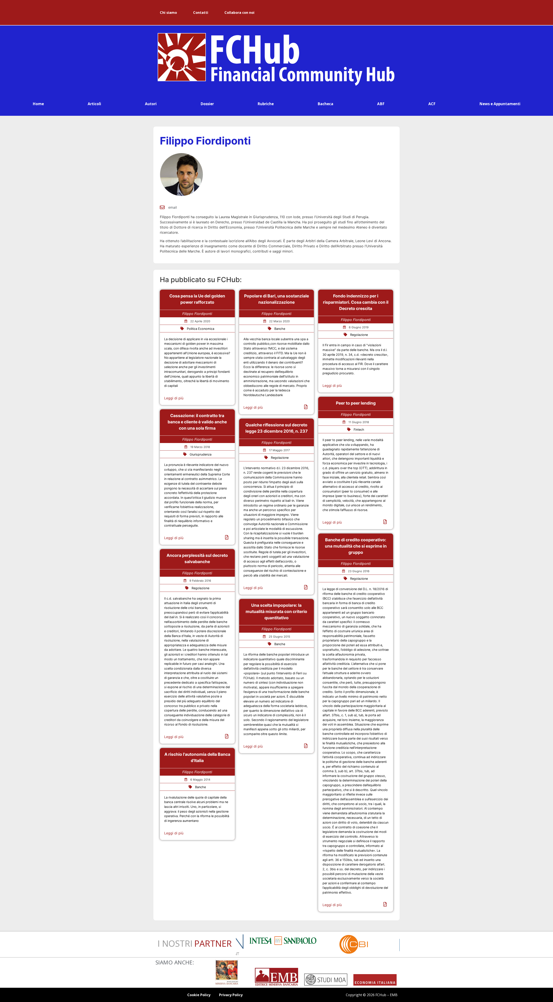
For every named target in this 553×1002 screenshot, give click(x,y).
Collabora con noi (239, 12)
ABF (381, 103)
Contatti (200, 12)
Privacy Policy (231, 994)
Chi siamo (168, 12)
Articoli (94, 103)
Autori (151, 103)
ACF (431, 103)
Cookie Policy (198, 994)
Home (38, 103)
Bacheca (325, 103)
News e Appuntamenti (499, 103)
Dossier (207, 103)
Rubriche (265, 103)
